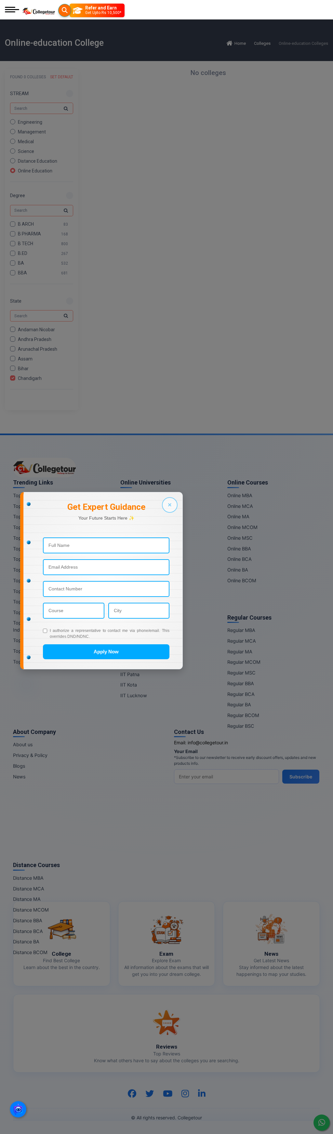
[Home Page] (38, 10)
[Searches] (64, 10)
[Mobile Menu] (12, 10)
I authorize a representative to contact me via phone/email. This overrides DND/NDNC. (109, 633)
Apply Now (106, 651)
